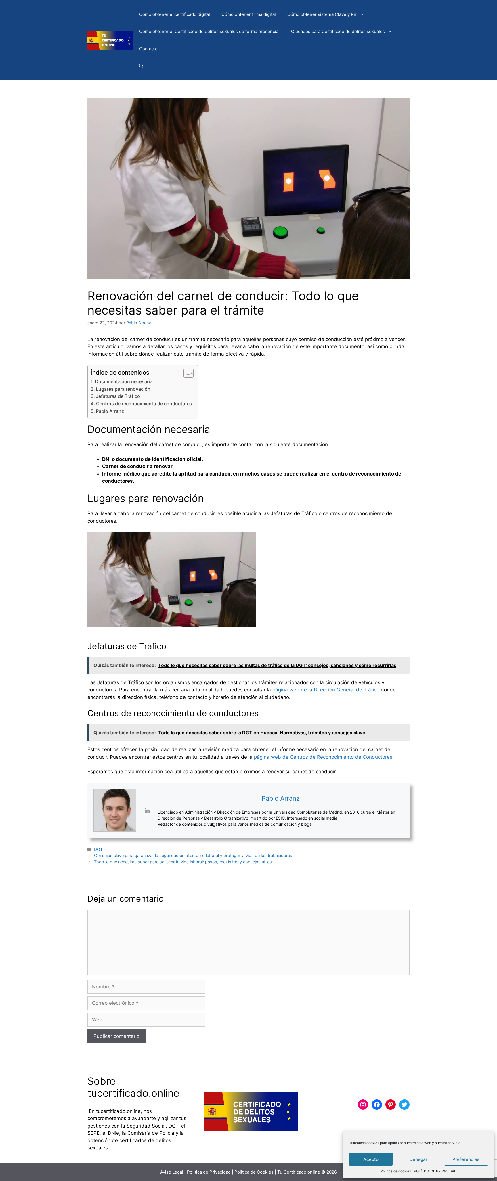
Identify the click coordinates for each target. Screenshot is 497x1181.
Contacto (148, 48)
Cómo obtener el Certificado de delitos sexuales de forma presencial (209, 31)
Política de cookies (396, 1171)
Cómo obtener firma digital (248, 14)
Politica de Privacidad (209, 1172)
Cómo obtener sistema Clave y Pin (322, 14)
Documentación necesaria (123, 381)
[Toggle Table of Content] (185, 373)
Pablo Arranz (110, 411)
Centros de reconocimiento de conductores (144, 404)
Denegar (418, 1159)
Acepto (371, 1159)
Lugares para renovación (123, 389)
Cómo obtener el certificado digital (174, 14)
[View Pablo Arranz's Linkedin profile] (147, 810)
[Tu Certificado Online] (110, 40)
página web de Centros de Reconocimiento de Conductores (323, 757)
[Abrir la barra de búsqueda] (141, 66)
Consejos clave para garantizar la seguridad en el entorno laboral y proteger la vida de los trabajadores (193, 855)
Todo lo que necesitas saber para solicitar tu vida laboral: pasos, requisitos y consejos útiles (183, 861)
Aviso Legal (171, 1172)
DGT (98, 849)
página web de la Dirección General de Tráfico (325, 690)
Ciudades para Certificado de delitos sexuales (338, 31)
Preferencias (465, 1159)
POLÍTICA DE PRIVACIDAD (435, 1171)
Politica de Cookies (254, 1172)
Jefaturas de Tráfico (118, 396)
